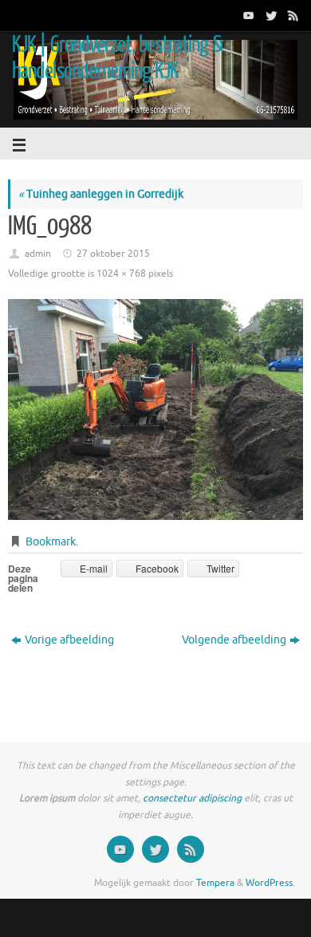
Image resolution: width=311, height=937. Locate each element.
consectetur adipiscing (192, 798)
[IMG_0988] (155, 410)
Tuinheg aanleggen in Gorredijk (100, 194)
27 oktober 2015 (113, 253)
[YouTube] (247, 15)
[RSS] (292, 15)
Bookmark (51, 542)
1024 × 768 (121, 273)
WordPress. (270, 882)
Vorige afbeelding (69, 640)
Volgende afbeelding (234, 640)
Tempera (215, 882)
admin (38, 253)
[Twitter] (269, 15)
